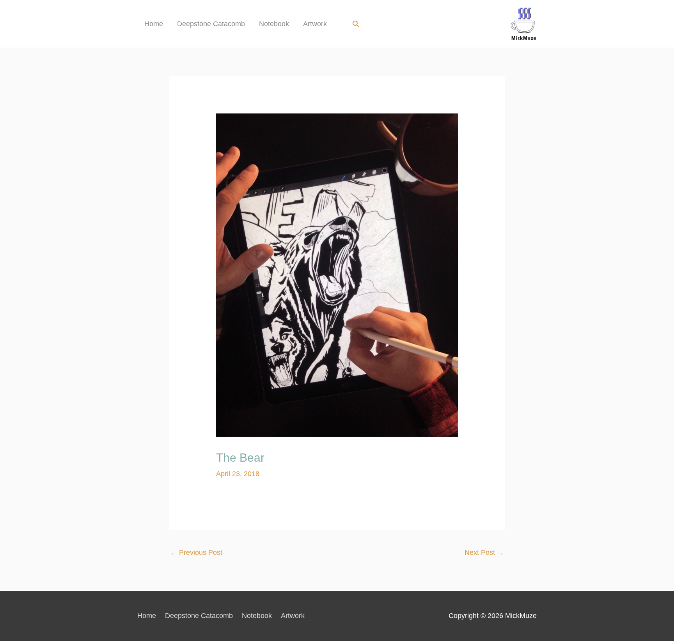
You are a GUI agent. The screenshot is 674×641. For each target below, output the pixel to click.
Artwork (315, 24)
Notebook (274, 24)
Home (153, 24)
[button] (355, 23)
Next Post (484, 552)
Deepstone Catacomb (211, 24)
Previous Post (196, 552)
